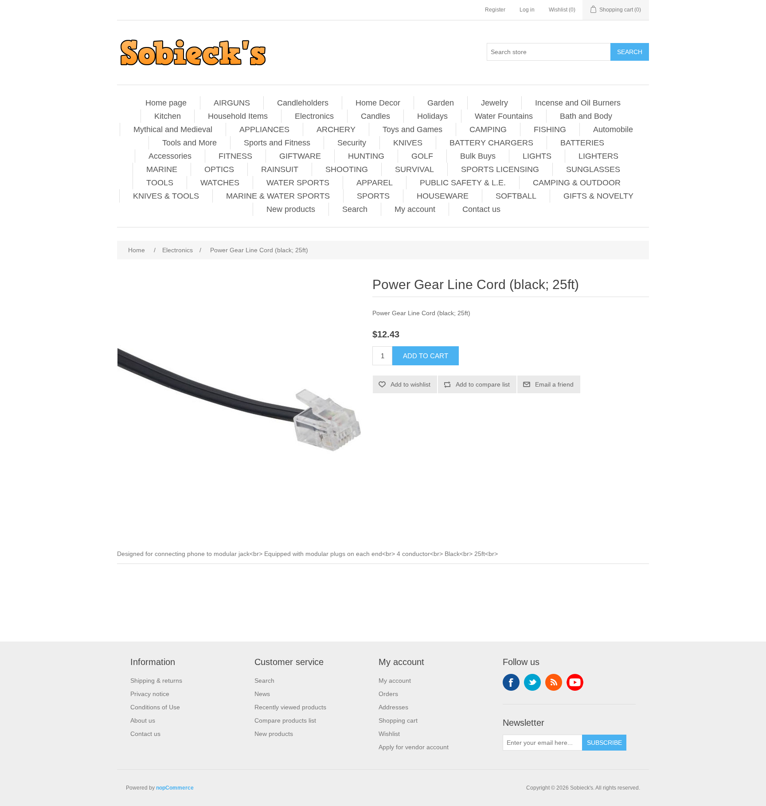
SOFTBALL (516, 196)
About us (142, 720)
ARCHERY (336, 129)
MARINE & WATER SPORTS (278, 196)
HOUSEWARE (443, 196)
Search (354, 209)
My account (415, 209)
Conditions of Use (155, 707)
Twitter (532, 682)
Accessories (170, 156)
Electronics (314, 116)
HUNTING (366, 156)
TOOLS (159, 182)
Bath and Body (586, 116)
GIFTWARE (300, 156)
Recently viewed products (290, 707)
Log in (527, 10)
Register (495, 10)
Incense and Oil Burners (578, 102)
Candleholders (302, 102)
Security (351, 142)
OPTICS (219, 169)
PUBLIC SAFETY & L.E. (463, 182)
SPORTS (373, 196)
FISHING (550, 129)
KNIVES (407, 142)
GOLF (422, 156)
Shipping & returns (156, 680)
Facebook (511, 682)
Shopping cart (398, 720)
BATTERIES (582, 142)
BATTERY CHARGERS (491, 142)
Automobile (613, 129)
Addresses (393, 707)
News (262, 693)
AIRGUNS (232, 102)
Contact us (481, 209)
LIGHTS (537, 156)
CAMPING (488, 129)
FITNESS (235, 156)
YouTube (575, 682)
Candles (375, 116)
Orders (388, 693)
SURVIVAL (414, 169)
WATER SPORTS (297, 182)
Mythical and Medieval (172, 129)
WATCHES (219, 182)
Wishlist (389, 733)
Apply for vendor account (414, 747)
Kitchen (167, 116)
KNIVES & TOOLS (166, 196)
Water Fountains (504, 116)
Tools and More (189, 142)
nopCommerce (175, 788)
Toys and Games (412, 129)
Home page (166, 102)
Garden (440, 102)
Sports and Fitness (277, 142)
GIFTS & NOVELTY (598, 196)
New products (290, 209)
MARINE (161, 169)
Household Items (238, 116)
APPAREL (374, 182)
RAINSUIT (279, 169)
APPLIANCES (264, 129)
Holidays (432, 116)
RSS (553, 682)
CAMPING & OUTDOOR (577, 182)
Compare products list (285, 720)
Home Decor (378, 102)
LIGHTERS (598, 156)
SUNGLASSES (593, 169)
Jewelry (494, 102)
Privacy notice (149, 693)
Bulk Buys (478, 156)
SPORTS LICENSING (500, 169)
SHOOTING (346, 169)
